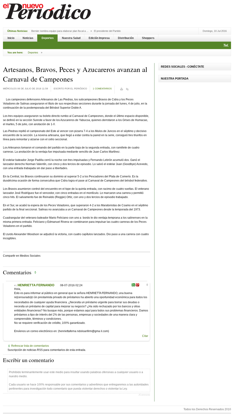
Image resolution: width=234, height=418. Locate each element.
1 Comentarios (102, 88)
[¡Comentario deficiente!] (137, 284)
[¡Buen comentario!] (133, 284)
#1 (15, 285)
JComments (144, 395)
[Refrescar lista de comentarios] (36, 272)
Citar (145, 336)
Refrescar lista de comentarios (30, 345)
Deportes (33, 52)
